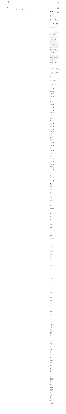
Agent (51, 189)
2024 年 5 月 (52, 126)
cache (54, 34)
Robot (51, 295)
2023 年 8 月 (52, 140)
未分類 (51, 362)
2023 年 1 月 (52, 151)
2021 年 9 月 (52, 177)
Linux (57, 44)
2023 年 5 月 (52, 145)
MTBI (51, 259)
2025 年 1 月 (52, 113)
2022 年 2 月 (52, 169)
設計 (50, 386)
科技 (50, 371)
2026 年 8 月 (52, 88)
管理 (50, 376)
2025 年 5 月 (52, 107)
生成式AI (55, 62)
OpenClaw (51, 276)
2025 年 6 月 (52, 105)
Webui (57, 55)
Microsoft (51, 254)
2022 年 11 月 (52, 155)
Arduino (51, 195)
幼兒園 (51, 341)
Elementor (51, 222)
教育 (50, 354)
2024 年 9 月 (52, 120)
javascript (53, 44)
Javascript (51, 246)
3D (50, 184)
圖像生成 (51, 60)
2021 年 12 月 (52, 172)
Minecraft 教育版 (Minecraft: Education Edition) (54, 74)
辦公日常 (51, 395)
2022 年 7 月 (52, 161)
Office (51, 270)
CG (50, 205)
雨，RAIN (55, 2)
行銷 (50, 382)
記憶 (50, 384)
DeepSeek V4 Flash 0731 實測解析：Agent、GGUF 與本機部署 (54, 14)
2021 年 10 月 (52, 175)
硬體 (50, 370)
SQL (50, 303)
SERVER (51, 300)
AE (50, 187)
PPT (50, 284)
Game (51, 230)
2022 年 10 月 (52, 156)
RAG (50, 290)
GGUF (51, 233)
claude (51, 210)
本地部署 (51, 62)
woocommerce (56, 57)
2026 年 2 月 (52, 98)
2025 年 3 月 (52, 110)
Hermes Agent (56, 42)
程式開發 (51, 374)
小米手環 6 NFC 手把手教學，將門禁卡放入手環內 (54, 79)
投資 (50, 352)
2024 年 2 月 (52, 131)
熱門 (50, 368)
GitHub (55, 41)
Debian (51, 214)
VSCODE (51, 316)
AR (50, 194)
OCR (50, 268)
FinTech (51, 229)
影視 (50, 346)
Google (51, 42)
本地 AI (55, 60)
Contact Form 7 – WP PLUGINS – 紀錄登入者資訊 (54, 70)
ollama (51, 49)
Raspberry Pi (52, 52)
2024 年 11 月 (52, 117)
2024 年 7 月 (52, 123)
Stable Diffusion (52, 54)
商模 (50, 333)
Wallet (51, 317)
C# (50, 203)
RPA (50, 298)
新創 (50, 357)
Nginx (53, 47)
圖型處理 (51, 336)
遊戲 (50, 397)
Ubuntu (51, 55)
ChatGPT (51, 36)
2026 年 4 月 (52, 94)
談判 (50, 392)
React (51, 294)
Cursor (55, 39)
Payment (51, 279)
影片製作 (51, 344)
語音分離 (51, 387)
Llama (51, 249)
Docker (51, 41)
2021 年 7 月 (52, 180)
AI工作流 (57, 32)
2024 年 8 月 (52, 121)
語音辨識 (51, 390)
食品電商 (51, 403)
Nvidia (56, 47)
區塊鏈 (51, 332)
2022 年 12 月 (52, 153)
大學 (50, 338)
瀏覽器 (51, 367)
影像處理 (51, 343)
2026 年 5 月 (52, 93)
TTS (56, 54)
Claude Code (52, 37)
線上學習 (51, 379)
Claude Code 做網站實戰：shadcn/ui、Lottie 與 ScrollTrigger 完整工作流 (54, 22)
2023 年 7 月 (52, 142)
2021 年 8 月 (52, 178)
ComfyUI (51, 39)
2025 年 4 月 (52, 109)
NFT (50, 47)
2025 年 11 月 (52, 101)
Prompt (51, 286)
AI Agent (53, 32)
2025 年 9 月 (52, 102)
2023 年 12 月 (52, 134)
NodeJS (51, 265)
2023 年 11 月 (52, 136)
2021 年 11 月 (52, 174)
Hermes (51, 240)
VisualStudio (52, 313)
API (50, 192)
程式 (50, 373)
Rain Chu (52, 68)
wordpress (51, 59)
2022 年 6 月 (52, 163)
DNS (50, 219)
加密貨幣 (51, 330)
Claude (55, 36)
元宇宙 (51, 327)
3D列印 (51, 186)
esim (51, 224)
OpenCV (51, 278)
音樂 (50, 401)
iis (50, 44)
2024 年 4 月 (52, 128)
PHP (57, 49)
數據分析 (51, 355)
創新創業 (51, 328)
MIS (50, 257)
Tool (50, 308)
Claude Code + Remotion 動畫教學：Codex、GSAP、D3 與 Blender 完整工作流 (54, 18)
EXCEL (51, 227)
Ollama (51, 271)
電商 (50, 400)
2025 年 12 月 (52, 99)
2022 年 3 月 (52, 167)
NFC (50, 260)
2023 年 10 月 (52, 137)
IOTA (51, 244)
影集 (50, 348)
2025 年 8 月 (52, 104)
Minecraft (51, 256)
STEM (51, 306)
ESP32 (51, 225)
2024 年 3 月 (52, 129)
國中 (50, 335)
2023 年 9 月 (52, 139)
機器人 (51, 365)
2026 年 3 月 (52, 96)
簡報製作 (51, 378)
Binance (51, 200)
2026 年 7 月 (52, 90)
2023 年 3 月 (52, 148)
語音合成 (51, 389)
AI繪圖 (51, 34)
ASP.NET (51, 197)
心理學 (51, 349)
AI (50, 32)
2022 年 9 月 (52, 158)
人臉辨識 (51, 325)
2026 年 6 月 (52, 91)
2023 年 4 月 (52, 147)
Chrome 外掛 (52, 208)
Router (51, 297)
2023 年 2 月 (52, 150)
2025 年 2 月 (52, 112)
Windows (51, 57)
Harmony (51, 238)
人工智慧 (56, 59)
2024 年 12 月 (52, 115)
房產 (50, 351)
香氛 (50, 405)
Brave (51, 202)
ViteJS (51, 314)
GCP (50, 232)
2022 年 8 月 (52, 159)
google (51, 237)
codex (56, 37)
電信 (50, 398)
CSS (50, 213)
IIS (50, 243)
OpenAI (55, 49)
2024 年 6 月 (52, 125)
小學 (50, 340)
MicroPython (52, 252)
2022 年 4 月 (52, 166)
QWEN (51, 289)
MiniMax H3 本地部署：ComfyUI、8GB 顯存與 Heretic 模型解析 (54, 26)
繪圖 (50, 381)
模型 (50, 363)
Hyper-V (51, 241)
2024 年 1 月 (52, 132)
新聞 (50, 359)
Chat (51, 206)
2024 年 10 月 (52, 118)
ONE (50, 273)
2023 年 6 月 (52, 144)
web (54, 55)
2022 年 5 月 (52, 164)
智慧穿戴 (51, 360)
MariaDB (51, 251)
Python (51, 287)
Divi (50, 216)
